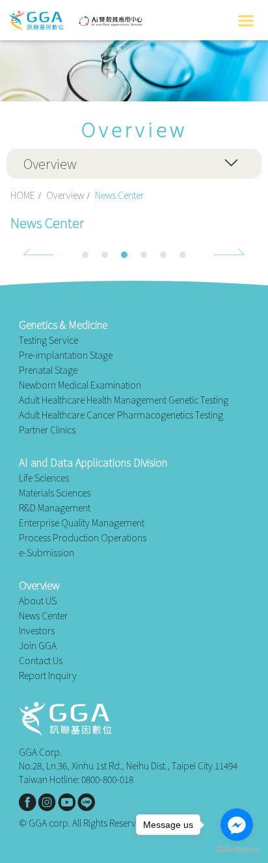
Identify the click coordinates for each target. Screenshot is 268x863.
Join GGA (38, 645)
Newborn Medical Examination (80, 385)
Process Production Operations (82, 538)
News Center (43, 616)
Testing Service (48, 340)
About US (38, 601)
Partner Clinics (47, 430)
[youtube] (66, 802)
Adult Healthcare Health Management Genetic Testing (123, 400)
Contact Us (40, 660)
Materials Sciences (54, 493)
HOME (22, 195)
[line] (86, 802)
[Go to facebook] (237, 824)
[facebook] (27, 802)
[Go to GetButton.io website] (237, 849)
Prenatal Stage (48, 370)
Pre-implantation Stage (66, 355)
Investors (37, 631)
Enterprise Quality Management (81, 523)
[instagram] (47, 802)
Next (229, 252)
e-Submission (46, 553)
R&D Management (54, 508)
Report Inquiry (48, 675)
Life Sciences (44, 478)
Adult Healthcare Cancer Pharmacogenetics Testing (121, 415)
